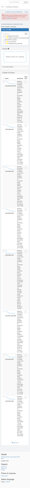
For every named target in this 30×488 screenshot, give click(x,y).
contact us (8, 18)
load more (15, 442)
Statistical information (13, 36)
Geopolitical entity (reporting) (15, 43)
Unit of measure (12, 41)
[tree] (15, 39)
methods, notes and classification (14, 12)
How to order (4, 476)
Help (26, 12)
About (2, 458)
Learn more (4, 466)
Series (6, 78)
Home (2, 7)
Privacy (3, 470)
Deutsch (8, 482)
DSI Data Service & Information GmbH (10, 457)
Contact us (3, 468)
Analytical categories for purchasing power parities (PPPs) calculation (16, 39)
